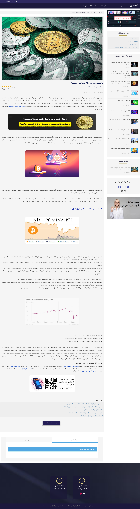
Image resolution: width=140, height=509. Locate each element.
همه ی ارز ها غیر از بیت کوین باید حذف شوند (119, 120)
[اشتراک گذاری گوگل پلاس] (87, 93)
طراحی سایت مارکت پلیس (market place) (126, 47)
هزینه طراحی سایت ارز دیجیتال (17, 106)
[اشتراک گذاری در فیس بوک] (92, 93)
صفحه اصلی (124, 6)
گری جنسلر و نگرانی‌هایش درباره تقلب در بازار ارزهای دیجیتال (119, 130)
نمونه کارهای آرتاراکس (26, 369)
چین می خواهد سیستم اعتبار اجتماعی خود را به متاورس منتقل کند (119, 111)
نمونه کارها (103, 6)
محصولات (110, 6)
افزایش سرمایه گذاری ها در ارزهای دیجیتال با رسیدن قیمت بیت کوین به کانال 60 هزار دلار (120, 82)
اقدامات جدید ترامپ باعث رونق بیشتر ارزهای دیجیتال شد (120, 63)
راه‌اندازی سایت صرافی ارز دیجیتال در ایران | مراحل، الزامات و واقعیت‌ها (83, 407)
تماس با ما (85, 6)
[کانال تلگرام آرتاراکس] (125, 191)
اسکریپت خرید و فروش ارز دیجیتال (93, 410)
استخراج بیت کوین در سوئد (123, 100)
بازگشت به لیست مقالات (51, 423)
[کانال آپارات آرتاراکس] (122, 190)
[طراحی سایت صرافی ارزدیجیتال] (123, 208)
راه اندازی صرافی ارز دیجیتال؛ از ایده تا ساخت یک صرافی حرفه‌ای (85, 404)
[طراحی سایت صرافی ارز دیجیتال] (123, 18)
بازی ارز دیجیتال (133, 44)
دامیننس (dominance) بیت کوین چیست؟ (80, 13)
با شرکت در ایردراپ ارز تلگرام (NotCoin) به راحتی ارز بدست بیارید (120, 92)
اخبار (91, 6)
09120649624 (7, 1)
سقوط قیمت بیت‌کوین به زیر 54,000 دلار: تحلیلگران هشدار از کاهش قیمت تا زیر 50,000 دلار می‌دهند (119, 73)
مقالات (96, 6)
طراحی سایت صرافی (15, 366)
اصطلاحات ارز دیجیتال (132, 41)
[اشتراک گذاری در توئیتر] (94, 93)
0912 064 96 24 (123, 187)
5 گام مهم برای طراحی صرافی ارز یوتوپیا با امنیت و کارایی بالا (86, 413)
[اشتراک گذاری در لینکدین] (89, 93)
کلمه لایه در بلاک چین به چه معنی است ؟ (91, 416)
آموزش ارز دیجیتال (133, 38)
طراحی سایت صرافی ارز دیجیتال (70, 366)
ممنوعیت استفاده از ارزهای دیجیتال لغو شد (120, 148)
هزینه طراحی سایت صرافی (88, 371)
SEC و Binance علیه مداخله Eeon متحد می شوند (119, 139)
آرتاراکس (134, 6)
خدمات (117, 6)
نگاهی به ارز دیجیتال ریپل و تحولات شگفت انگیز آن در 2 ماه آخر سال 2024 (120, 168)
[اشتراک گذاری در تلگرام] (84, 93)
